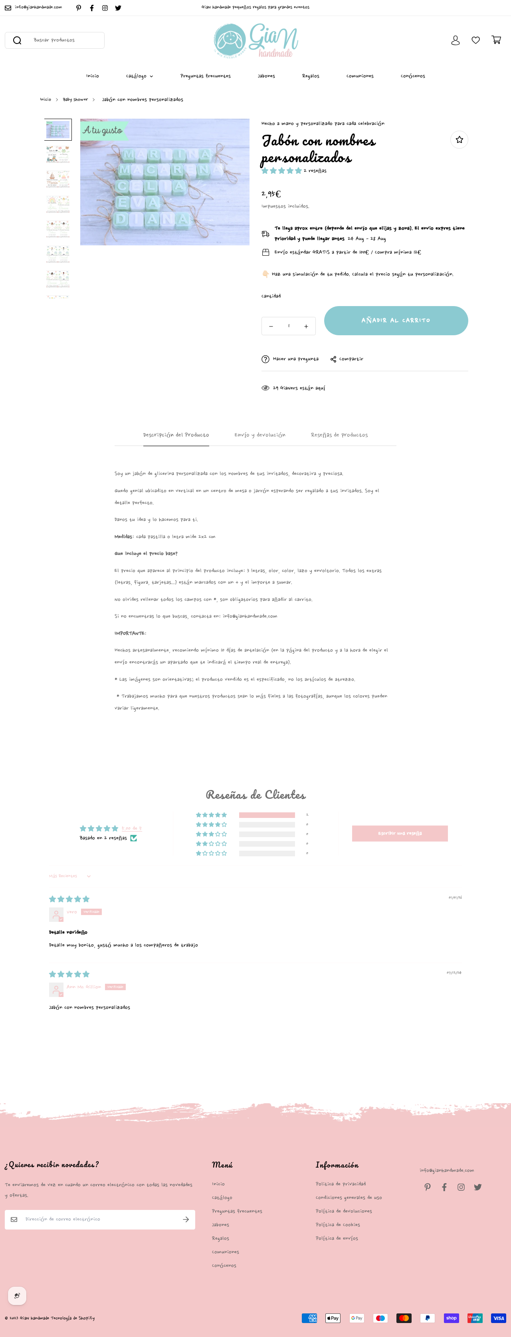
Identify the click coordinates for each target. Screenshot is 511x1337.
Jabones (266, 76)
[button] (282, 170)
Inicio (92, 76)
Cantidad (271, 296)
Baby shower (75, 100)
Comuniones (360, 76)
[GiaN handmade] (256, 40)
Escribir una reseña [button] (400, 833)
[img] (69, 899)
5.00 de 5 (132, 828)
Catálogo (136, 76)
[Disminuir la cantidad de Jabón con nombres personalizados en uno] (271, 326)
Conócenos (413, 76)
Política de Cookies (338, 1225)
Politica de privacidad (341, 1184)
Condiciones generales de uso (349, 1197)
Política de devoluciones (344, 1211)
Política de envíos (337, 1238)
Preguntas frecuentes (205, 76)
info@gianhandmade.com (447, 1170)
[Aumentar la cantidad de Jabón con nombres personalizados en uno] (306, 326)
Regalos (310, 76)
